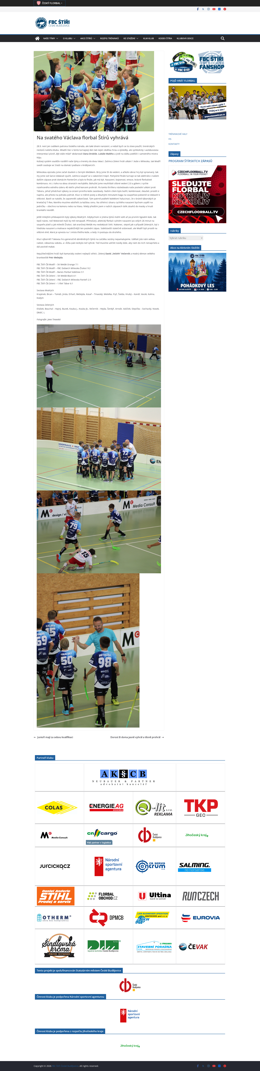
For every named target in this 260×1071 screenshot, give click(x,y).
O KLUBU (67, 38)
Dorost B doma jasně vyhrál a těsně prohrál (135, 737)
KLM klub (148, 38)
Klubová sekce (185, 38)
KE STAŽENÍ (129, 38)
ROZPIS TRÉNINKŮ (109, 38)
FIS (170, 139)
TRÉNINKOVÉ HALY (178, 134)
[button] (56, 38)
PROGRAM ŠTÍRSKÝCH (190, 161)
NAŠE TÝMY (49, 38)
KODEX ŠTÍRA (165, 38)
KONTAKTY (174, 143)
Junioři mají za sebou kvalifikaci (55, 737)
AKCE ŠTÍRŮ (86, 38)
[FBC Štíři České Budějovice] (37, 38)
